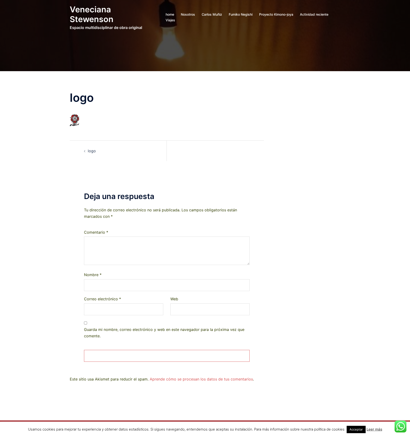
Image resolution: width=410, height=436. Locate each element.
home (170, 14)
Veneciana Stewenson (91, 14)
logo (92, 150)
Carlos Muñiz (212, 14)
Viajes (170, 20)
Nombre (93, 274)
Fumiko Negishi (240, 14)
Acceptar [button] (356, 429)
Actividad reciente (314, 14)
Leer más (374, 429)
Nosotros (188, 14)
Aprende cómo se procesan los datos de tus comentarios (201, 379)
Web (174, 299)
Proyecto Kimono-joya (276, 14)
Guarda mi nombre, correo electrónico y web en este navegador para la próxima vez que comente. (164, 332)
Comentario (96, 232)
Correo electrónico (102, 299)
